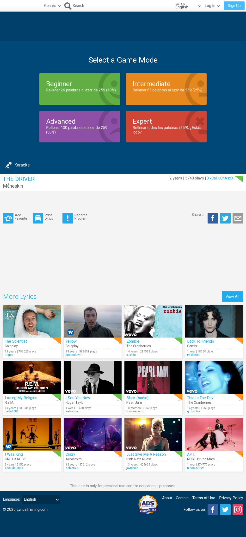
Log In (210, 5)
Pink (129, 459)
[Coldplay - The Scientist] (32, 321)
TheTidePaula (14, 468)
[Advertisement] (123, 26)
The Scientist (16, 341)
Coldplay (11, 346)
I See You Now (78, 398)
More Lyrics (20, 296)
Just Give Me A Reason (146, 454)
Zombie (132, 341)
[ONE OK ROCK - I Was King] (32, 434)
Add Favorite (21, 216)
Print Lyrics (49, 216)
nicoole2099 (195, 468)
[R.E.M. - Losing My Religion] (32, 377)
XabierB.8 (72, 468)
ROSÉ (191, 459)
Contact (182, 498)
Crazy (70, 454)
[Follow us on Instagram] (238, 509)
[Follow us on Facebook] (213, 509)
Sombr (192, 346)
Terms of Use (203, 498)
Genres (50, 5)
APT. (191, 454)
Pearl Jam (134, 402)
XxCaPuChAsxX (220, 178)
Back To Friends (200, 341)
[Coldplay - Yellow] (93, 321)
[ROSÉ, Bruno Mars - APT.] (214, 434)
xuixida (131, 355)
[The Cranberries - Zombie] (153, 321)
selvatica (72, 411)
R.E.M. (9, 402)
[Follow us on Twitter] (225, 509)
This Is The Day (200, 398)
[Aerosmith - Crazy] (93, 434)
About (167, 498)
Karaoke (22, 164)
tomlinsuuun (134, 411)
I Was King (14, 454)
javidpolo (132, 468)
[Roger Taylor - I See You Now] (93, 377)
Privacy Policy (231, 498)
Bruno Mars (206, 459)
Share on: (199, 214)
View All (232, 296)
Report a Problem (80, 216)
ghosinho (193, 411)
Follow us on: (195, 509)
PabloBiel (193, 355)
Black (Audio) (137, 398)
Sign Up (234, 5)
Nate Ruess (143, 459)
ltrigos (9, 355)
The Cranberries (138, 346)
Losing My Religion (21, 398)
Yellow (71, 341)
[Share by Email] (238, 218)
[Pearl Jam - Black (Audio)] (153, 377)
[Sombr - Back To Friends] (214, 321)
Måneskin (13, 186)
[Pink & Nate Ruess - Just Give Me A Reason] (153, 434)
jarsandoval (73, 355)
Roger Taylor (75, 402)
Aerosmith (74, 459)
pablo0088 (11, 411)
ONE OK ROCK (15, 459)
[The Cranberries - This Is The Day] (214, 377)
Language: (11, 499)
